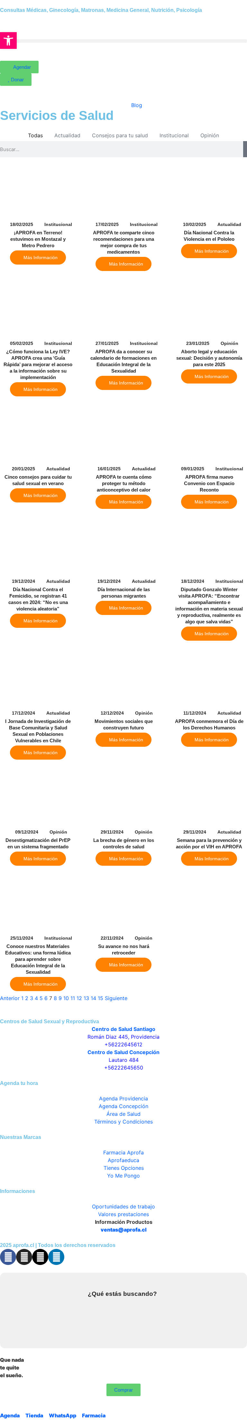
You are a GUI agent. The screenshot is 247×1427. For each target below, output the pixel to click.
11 (72, 998)
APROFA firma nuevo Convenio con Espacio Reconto (209, 483)
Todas (35, 135)
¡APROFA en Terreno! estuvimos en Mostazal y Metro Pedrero (38, 239)
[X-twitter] (40, 1257)
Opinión (209, 135)
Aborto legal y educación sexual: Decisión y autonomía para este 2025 (209, 358)
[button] (123, 41)
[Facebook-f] (8, 1257)
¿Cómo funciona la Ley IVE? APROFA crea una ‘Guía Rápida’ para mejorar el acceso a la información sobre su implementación (38, 364)
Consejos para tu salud (120, 135)
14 (93, 998)
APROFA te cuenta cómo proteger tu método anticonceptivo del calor (123, 483)
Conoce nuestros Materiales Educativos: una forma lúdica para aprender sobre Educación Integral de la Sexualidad (38, 959)
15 (100, 998)
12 (79, 998)
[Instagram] (24, 1257)
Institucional (174, 135)
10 (66, 998)
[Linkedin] (56, 1257)
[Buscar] (245, 149)
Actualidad (67, 135)
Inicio (111, 105)
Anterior (10, 998)
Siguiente (116, 998)
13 (86, 998)
